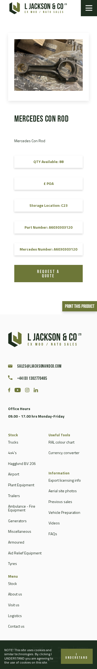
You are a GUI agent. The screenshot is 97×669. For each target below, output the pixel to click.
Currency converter (63, 452)
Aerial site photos (62, 491)
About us (15, 594)
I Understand (76, 656)
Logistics (15, 615)
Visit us (13, 605)
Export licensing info (64, 480)
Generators (17, 521)
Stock (12, 583)
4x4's (12, 452)
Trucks (13, 442)
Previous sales (60, 501)
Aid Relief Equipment (24, 553)
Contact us (16, 626)
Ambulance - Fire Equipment (21, 508)
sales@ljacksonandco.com (39, 366)
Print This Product (79, 306)
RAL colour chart (61, 442)
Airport (13, 474)
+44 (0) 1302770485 (32, 379)
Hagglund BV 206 (22, 463)
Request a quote (48, 274)
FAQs (52, 534)
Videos (54, 523)
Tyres (12, 563)
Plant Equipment (21, 485)
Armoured (16, 542)
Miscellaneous (19, 531)
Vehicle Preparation (64, 512)
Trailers (14, 495)
